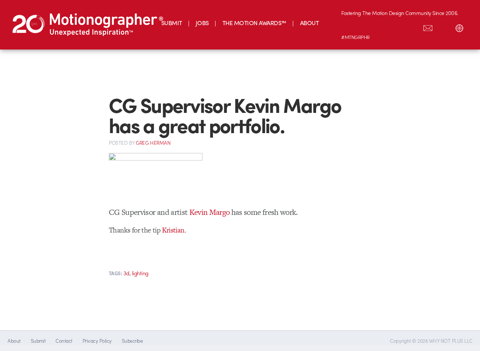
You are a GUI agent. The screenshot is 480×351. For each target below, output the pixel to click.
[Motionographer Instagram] (349, 26)
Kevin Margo (209, 212)
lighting (140, 273)
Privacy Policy (97, 340)
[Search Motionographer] (443, 26)
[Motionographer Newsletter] (428, 26)
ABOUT (309, 22)
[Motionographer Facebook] (396, 26)
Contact (64, 340)
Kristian (173, 230)
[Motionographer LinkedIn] (365, 26)
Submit (38, 340)
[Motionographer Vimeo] (380, 26)
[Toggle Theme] (459, 26)
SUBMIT (171, 22)
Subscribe (132, 340)
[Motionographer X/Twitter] (412, 26)
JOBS (202, 22)
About (14, 340)
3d (126, 273)
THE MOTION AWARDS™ (254, 22)
